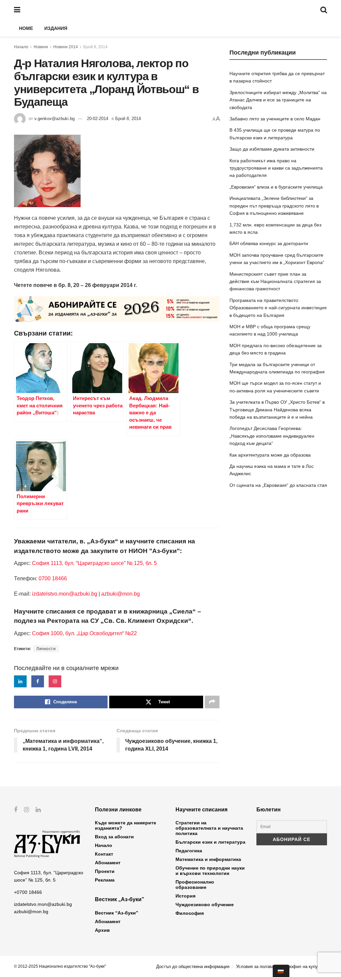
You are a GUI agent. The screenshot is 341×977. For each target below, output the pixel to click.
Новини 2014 (65, 47)
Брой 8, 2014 (95, 47)
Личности (46, 648)
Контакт (104, 854)
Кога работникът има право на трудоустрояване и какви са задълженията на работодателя (276, 168)
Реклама (105, 880)
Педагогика (188, 850)
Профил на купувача (306, 966)
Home (26, 28)
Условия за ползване (257, 966)
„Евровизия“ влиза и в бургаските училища (276, 187)
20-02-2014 (97, 118)
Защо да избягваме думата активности (271, 149)
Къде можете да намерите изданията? (125, 825)
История (185, 896)
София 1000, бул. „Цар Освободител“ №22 (84, 633)
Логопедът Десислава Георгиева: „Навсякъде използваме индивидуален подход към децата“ (271, 436)
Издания (55, 28)
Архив (102, 930)
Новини (41, 47)
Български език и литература (210, 842)
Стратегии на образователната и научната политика (209, 828)
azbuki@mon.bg (120, 594)
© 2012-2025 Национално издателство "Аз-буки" (60, 966)
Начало (21, 47)
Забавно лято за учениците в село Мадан (274, 118)
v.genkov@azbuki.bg (54, 118)
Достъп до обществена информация (192, 966)
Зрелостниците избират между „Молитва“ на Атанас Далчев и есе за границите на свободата (278, 100)
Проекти (105, 871)
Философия (189, 913)
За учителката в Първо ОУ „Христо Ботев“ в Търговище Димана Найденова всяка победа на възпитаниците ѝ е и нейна (277, 409)
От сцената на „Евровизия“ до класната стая (278, 485)
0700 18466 (53, 578)
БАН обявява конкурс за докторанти (268, 243)
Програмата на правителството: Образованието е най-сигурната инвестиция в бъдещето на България (278, 308)
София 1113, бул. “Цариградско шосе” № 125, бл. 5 (94, 563)
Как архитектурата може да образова (270, 455)
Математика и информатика (208, 859)
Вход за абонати (114, 836)
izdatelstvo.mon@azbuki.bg (64, 594)
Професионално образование (194, 884)
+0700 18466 (28, 892)
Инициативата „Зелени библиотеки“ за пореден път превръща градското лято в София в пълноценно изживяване (274, 206)
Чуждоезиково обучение (204, 904)
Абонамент (108, 862)
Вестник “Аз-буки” (116, 912)
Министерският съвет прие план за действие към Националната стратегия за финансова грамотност (275, 281)
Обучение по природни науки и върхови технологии (210, 870)
